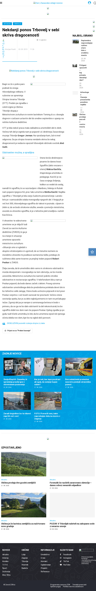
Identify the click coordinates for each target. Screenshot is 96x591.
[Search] (95, 3)
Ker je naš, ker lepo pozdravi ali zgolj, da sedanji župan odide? (47, 382)
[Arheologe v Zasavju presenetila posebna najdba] (75, 93)
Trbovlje (17, 24)
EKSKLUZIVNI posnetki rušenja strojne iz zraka (26, 323)
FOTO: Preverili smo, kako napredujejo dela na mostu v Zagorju (47, 416)
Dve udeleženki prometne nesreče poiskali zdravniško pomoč (78, 382)
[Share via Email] (25, 66)
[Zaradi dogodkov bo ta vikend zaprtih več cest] (17, 406)
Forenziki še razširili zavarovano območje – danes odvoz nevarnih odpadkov (70, 484)
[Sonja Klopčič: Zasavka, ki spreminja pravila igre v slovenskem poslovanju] (17, 373)
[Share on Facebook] (14, 66)
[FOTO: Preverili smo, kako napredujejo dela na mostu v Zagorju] (48, 407)
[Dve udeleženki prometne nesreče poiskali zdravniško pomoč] (78, 373)
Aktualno (7, 24)
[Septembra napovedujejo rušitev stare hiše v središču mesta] (76, 41)
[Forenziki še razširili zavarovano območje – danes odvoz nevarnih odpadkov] (72, 470)
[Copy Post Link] (19, 66)
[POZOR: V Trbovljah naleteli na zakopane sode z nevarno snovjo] (72, 511)
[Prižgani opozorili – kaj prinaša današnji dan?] (75, 65)
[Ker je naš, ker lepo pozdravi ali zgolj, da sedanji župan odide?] (48, 373)
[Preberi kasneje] (92, 252)
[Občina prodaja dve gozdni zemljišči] (23, 469)
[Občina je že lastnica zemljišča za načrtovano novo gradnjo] (23, 511)
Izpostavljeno (11, 447)
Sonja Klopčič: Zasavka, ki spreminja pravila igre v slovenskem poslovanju (15, 382)
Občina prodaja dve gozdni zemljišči (18, 482)
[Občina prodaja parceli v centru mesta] (75, 114)
